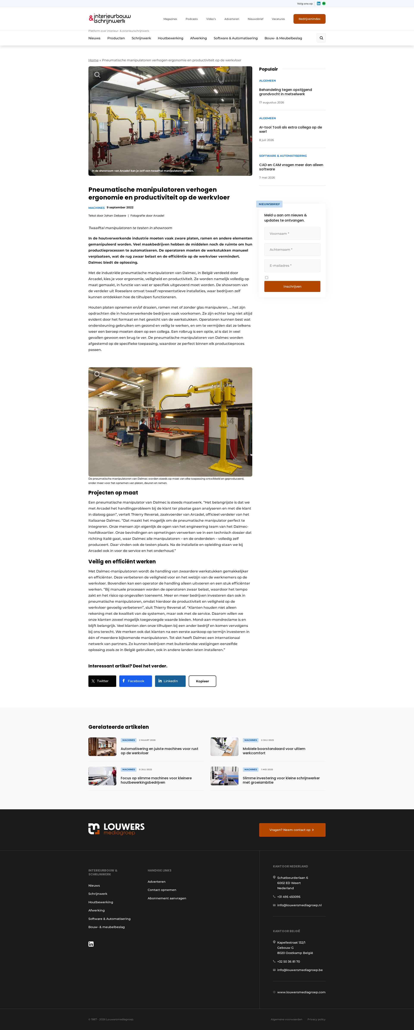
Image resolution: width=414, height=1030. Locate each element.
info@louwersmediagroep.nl (299, 905)
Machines (96, 207)
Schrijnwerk (141, 38)
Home (93, 60)
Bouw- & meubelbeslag (106, 927)
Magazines (170, 19)
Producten (116, 38)
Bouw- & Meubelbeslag (283, 38)
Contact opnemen (162, 890)
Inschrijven (292, 286)
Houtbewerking (170, 38)
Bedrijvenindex (309, 19)
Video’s (211, 19)
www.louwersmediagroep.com (301, 992)
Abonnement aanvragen (167, 898)
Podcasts (192, 19)
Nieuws (94, 38)
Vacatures (278, 19)
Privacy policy (316, 1019)
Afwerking (198, 38)
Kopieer (202, 681)
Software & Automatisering (236, 38)
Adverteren (231, 19)
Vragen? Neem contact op (290, 830)
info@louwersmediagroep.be (300, 970)
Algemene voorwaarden (286, 1019)
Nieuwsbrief (255, 19)
